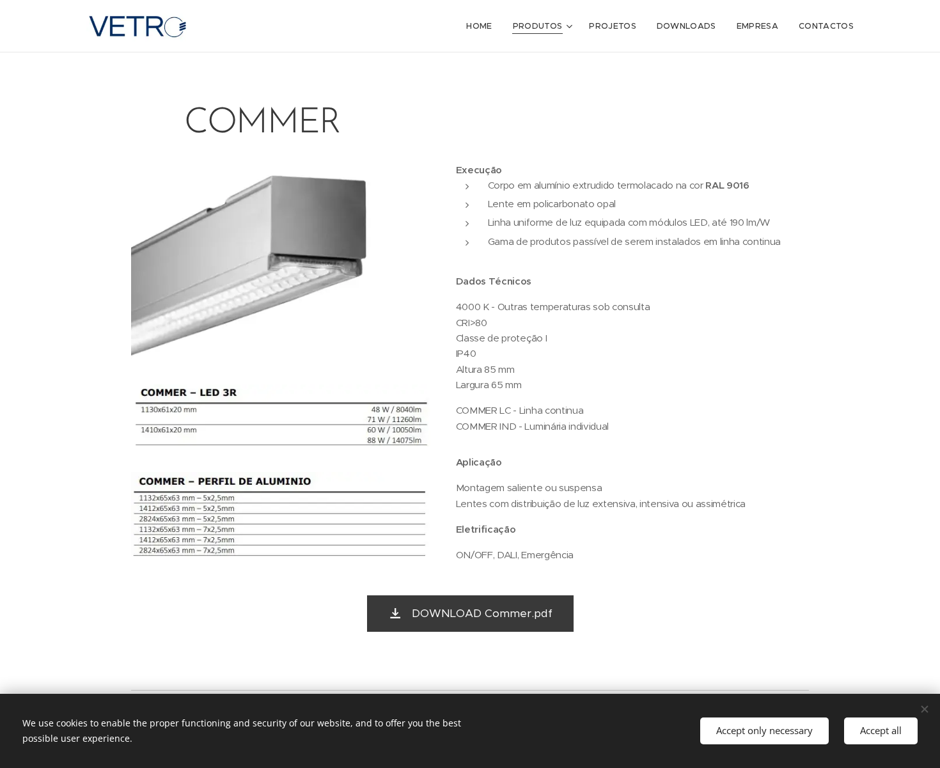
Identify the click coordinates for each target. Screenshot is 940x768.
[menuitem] (482, 26)
